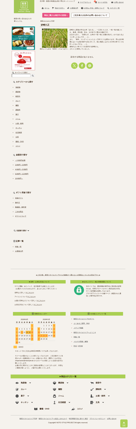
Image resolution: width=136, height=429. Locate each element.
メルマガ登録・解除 (81, 341)
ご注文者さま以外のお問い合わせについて (90, 15)
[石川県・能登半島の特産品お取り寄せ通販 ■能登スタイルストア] (24, 6)
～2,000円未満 (20, 160)
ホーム (47, 8)
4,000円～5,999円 (21, 169)
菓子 (17, 114)
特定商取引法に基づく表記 (78, 419)
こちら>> (30, 292)
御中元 (17, 202)
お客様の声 (74, 8)
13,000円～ (19, 178)
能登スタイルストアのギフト (84, 319)
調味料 (18, 110)
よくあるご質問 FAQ (82, 323)
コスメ (18, 146)
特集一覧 (18, 247)
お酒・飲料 (19, 123)
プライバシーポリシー (97, 419)
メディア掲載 (78, 328)
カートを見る (102, 2)
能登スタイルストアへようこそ (85, 332)
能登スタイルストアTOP (47, 21)
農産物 (18, 92)
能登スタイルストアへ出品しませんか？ (53, 419)
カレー (18, 101)
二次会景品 (19, 212)
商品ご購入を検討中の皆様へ (56, 15)
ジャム (18, 119)
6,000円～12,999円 (21, 174)
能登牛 (18, 96)
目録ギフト (19, 198)
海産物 (18, 87)
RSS (75, 346)
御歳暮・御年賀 (20, 207)
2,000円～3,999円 (21, 165)
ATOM (80, 346)
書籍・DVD (20, 141)
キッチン (19, 128)
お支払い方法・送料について (94, 8)
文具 (17, 137)
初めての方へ (59, 8)
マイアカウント (85, 2)
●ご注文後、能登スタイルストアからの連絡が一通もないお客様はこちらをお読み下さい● (68, 275)
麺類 (17, 105)
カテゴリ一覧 (115, 8)
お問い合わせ (119, 2)
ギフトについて (20, 216)
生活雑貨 (19, 132)
